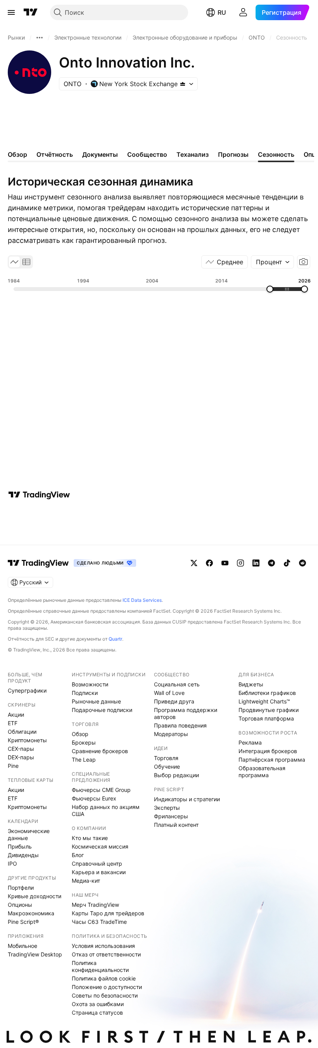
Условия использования (103, 945)
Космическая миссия (100, 846)
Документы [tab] (100, 154)
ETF (12, 723)
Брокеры (84, 742)
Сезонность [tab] (276, 154)
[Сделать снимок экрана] (303, 261)
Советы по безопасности (105, 995)
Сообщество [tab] (147, 154)
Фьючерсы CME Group (101, 789)
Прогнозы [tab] (233, 154)
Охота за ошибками (98, 1004)
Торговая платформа (266, 718)
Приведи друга (174, 701)
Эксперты (167, 807)
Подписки (85, 692)
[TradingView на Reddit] (302, 563)
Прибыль (20, 846)
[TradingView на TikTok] (287, 563)
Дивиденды (23, 855)
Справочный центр (97, 863)
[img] (182, 83)
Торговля (166, 758)
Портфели (21, 887)
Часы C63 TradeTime (99, 921)
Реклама (250, 742)
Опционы (20, 904)
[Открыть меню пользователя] (243, 12)
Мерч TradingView (95, 904)
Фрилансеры (171, 816)
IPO (12, 863)
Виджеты (250, 684)
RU (222, 12)
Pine (13, 765)
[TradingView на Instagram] (240, 563)
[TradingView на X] (193, 563)
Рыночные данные (96, 701)
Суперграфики (27, 690)
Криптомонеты (27, 740)
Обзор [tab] (17, 154)
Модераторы (171, 734)
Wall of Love (169, 692)
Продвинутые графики (268, 710)
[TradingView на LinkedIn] (256, 563)
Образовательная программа (261, 771)
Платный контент (176, 824)
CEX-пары (21, 748)
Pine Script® (23, 921)
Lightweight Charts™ (264, 701)
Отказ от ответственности (106, 954)
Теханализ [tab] (192, 154)
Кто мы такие (90, 838)
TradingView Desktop (35, 954)
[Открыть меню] (11, 12)
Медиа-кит (86, 880)
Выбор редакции (176, 775)
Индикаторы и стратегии (187, 799)
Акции (16, 714)
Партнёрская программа (271, 759)
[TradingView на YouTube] (224, 563)
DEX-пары (21, 757)
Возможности (90, 684)
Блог (78, 855)
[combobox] (272, 261)
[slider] (269, 289)
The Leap (84, 759)
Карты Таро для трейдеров (108, 913)
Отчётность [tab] (54, 154)
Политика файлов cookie (104, 978)
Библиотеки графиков (267, 692)
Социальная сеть (177, 684)
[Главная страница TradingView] (31, 12)
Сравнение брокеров (100, 751)
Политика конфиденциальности (100, 966)
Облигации (22, 731)
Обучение (167, 766)
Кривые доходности (34, 896)
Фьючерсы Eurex (94, 798)
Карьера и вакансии (99, 872)
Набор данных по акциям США (106, 810)
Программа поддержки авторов (185, 713)
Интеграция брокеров (267, 751)
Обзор (80, 734)
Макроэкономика (31, 913)
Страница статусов (97, 1012)
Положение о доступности (107, 987)
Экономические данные (29, 834)
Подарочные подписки (102, 710)
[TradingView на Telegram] (271, 563)
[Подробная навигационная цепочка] (39, 37)
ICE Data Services (142, 600)
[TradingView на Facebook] (209, 563)
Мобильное (22, 945)
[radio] (14, 261)
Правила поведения (180, 725)
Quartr (115, 639)
